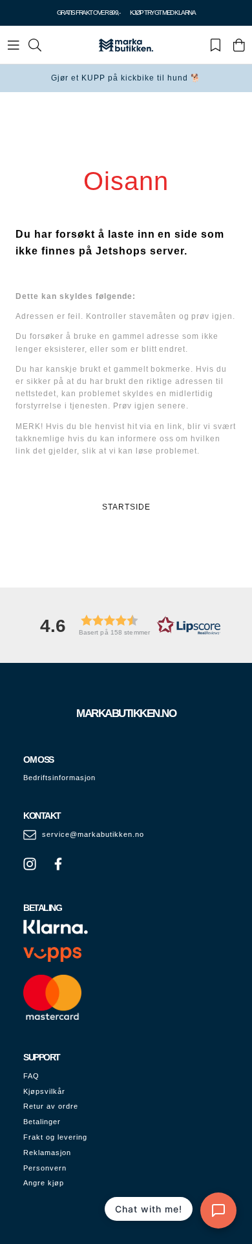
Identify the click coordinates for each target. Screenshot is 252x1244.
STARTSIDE (126, 507)
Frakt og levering (55, 1137)
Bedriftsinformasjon (59, 777)
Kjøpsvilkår (44, 1091)
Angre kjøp (43, 1183)
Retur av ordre (50, 1106)
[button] (126, 625)
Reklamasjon (47, 1152)
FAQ (31, 1076)
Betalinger (42, 1121)
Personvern (45, 1168)
